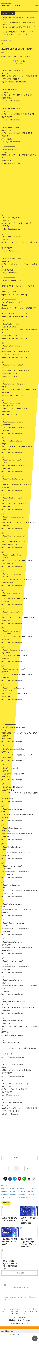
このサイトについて (8, 1309)
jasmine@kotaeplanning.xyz (9, 1194)
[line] (24, 1179)
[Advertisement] (19, 190)
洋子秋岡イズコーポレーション (28, 1191)
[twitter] (5, 1179)
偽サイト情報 (14, 1311)
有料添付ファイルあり (22, 1314)
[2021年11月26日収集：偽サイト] (15, 1179)
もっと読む (20, 1273)
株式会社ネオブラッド (10, 5)
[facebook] (10, 1179)
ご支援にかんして (28, 1309)
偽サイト (5, 1186)
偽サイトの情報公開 (19, 1317)
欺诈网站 (21, 1197)
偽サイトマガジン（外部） (27, 1311)
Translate (15, 1334)
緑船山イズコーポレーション (11, 1188)
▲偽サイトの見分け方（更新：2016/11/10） (28, 1220)
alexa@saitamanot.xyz (24, 1194)
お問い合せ (18, 1309)
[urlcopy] (34, 1179)
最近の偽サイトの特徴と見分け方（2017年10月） (9, 1241)
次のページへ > (20, 1158)
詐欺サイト (27, 1197)
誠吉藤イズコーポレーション (28, 1188)
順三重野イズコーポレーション (10, 1191)
